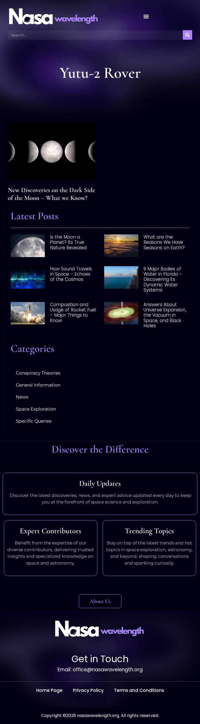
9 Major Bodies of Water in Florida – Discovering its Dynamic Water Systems (162, 279)
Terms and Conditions (139, 690)
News (22, 397)
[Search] (187, 35)
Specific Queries (33, 421)
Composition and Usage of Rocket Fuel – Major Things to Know (73, 312)
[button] (146, 16)
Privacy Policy (88, 690)
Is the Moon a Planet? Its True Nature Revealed (68, 242)
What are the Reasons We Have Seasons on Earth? (164, 242)
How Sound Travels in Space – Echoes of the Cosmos (71, 274)
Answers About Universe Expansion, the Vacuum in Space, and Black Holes (164, 315)
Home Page (49, 690)
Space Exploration (36, 409)
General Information (38, 385)
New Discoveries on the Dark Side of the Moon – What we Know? (51, 194)
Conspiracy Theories (38, 373)
